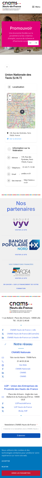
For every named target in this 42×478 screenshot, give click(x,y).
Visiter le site (21, 230)
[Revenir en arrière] (7, 67)
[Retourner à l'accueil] (12, 6)
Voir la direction (15, 139)
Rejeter (5, 467)
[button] (36, 6)
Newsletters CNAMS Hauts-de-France (20, 424)
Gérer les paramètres (21, 473)
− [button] (10, 99)
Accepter (6, 461)
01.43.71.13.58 (28, 167)
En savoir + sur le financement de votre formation (21, 286)
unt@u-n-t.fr (26, 173)
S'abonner (21, 435)
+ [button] (10, 95)
